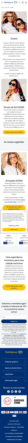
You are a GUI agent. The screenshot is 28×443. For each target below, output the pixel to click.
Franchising (20, 427)
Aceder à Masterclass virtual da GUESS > (14, 287)
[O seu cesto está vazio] (26, 2)
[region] (14, 221)
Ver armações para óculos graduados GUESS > (14, 208)
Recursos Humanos (10, 427)
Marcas (7, 7)
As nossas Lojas (14, 421)
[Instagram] (8, 391)
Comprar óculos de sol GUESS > (14, 132)
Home (2, 7)
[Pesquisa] (20, 2)
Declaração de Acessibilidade (14, 436)
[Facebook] (16, 391)
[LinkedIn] (19, 391)
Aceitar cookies (14, 229)
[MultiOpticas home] (14, 352)
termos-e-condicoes (18, 335)
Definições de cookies (14, 225)
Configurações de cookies (14, 439)
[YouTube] (12, 391)
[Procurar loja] (23, 2)
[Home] (10, 2)
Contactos (14, 430)
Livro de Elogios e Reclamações (14, 433)
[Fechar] (25, 211)
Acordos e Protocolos (14, 424)
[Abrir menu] (2, 2)
